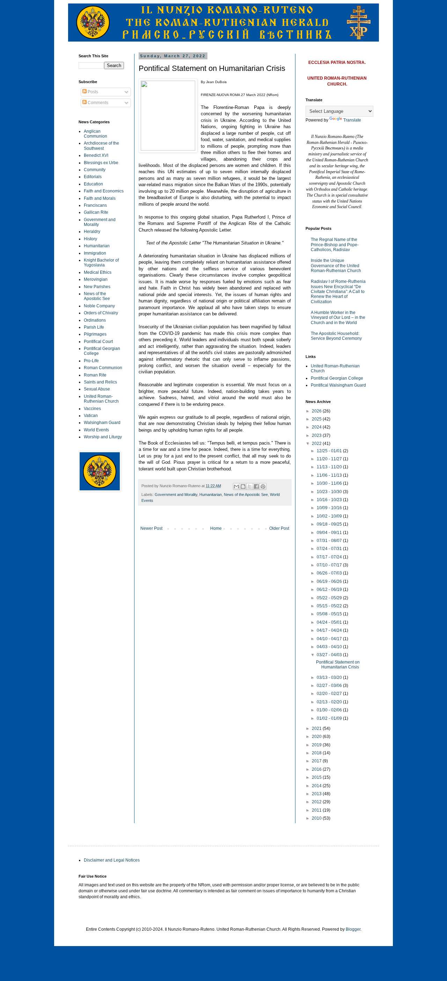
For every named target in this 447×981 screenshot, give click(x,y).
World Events (96, 429)
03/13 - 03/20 (330, 677)
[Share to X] (249, 486)
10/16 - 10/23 (330, 499)
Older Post (279, 528)
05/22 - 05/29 (330, 597)
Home (216, 528)
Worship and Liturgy (103, 436)
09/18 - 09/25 (330, 524)
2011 (317, 810)
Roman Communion (103, 367)
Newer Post (151, 528)
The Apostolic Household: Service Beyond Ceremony (336, 336)
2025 (317, 419)
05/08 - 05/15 (330, 614)
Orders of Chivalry (101, 312)
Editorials (93, 176)
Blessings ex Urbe (101, 162)
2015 (317, 777)
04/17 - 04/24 (330, 630)
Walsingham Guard (102, 422)
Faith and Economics (104, 191)
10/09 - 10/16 (330, 507)
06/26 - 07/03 (330, 573)
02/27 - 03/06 (330, 685)
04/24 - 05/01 (330, 622)
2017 (317, 761)
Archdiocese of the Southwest (101, 146)
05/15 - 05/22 (330, 605)
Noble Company (99, 305)
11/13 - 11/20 (330, 466)
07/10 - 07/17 (330, 565)
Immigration (95, 253)
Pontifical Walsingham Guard (338, 385)
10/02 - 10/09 (330, 516)
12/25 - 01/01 (330, 450)
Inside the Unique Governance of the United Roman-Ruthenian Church (336, 265)
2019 (317, 744)
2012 (317, 801)
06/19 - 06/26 (330, 581)
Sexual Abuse (97, 389)
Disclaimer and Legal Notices (112, 860)
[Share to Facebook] (256, 486)
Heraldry (92, 231)
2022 (317, 443)
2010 (317, 818)
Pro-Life (91, 360)
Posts (92, 91)
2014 (317, 785)
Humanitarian (210, 494)
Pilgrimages (95, 334)
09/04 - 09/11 (330, 532)
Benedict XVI (96, 155)
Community (94, 169)
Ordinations (95, 320)
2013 (317, 793)
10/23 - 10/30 (330, 491)
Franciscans (95, 205)
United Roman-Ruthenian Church (101, 399)
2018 (317, 753)
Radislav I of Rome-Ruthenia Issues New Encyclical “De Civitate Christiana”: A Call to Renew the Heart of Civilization (338, 291)
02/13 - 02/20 (330, 702)
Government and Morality (176, 494)
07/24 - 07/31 (330, 548)
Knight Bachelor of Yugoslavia (101, 263)
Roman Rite (95, 375)
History (90, 238)
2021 (317, 728)
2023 (317, 435)
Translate (352, 120)
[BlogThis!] (243, 486)
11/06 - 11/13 (330, 475)
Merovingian (96, 279)
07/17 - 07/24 (330, 557)
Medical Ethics (97, 272)
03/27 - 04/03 (330, 654)
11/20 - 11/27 (330, 458)
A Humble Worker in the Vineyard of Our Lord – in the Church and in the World (338, 317)
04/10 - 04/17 (330, 638)
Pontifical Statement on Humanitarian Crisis (338, 664)
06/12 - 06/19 (330, 589)
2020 (317, 736)
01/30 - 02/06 (330, 710)
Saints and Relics (100, 382)
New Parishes (97, 286)
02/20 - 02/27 (330, 693)
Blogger (353, 929)
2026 (317, 411)
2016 (317, 769)
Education (93, 184)
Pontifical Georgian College (337, 378)
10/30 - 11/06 (330, 483)
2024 (317, 427)
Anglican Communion (95, 134)
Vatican (91, 415)
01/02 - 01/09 (330, 718)
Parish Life (94, 327)
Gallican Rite (96, 212)
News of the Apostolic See (246, 494)
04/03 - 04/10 (330, 646)
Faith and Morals (100, 198)
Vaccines (92, 408)
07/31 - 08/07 (330, 540)
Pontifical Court (98, 341)
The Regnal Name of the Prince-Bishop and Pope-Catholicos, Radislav (335, 244)
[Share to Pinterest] (262, 486)
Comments (97, 102)
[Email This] (236, 486)
